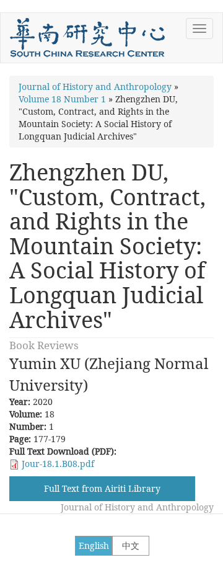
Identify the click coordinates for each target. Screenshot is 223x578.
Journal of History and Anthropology (95, 86)
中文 (130, 545)
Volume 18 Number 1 (62, 99)
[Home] (87, 38)
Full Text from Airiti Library (102, 488)
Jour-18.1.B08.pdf (58, 463)
